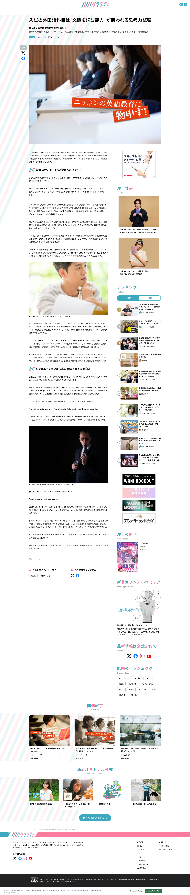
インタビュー (141, 850)
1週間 (150, 298)
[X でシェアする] (23, 53)
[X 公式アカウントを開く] (14, 858)
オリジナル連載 (164, 846)
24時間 (128, 298)
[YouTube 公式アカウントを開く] (30, 858)
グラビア (140, 853)
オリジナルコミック (165, 850)
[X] (129, 656)
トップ (30, 829)
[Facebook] (135, 656)
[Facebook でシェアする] (23, 58)
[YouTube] (149, 656)
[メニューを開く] (185, 4)
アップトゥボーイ (142, 864)
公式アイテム (141, 868)
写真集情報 (141, 860)
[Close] (186, 890)
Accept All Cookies (153, 891)
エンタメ (140, 846)
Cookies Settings (136, 891)
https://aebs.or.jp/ (71, 881)
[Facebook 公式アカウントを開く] (20, 858)
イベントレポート (142, 857)
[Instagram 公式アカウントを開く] (25, 858)
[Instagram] (142, 656)
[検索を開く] (181, 4)
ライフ (32, 37)
